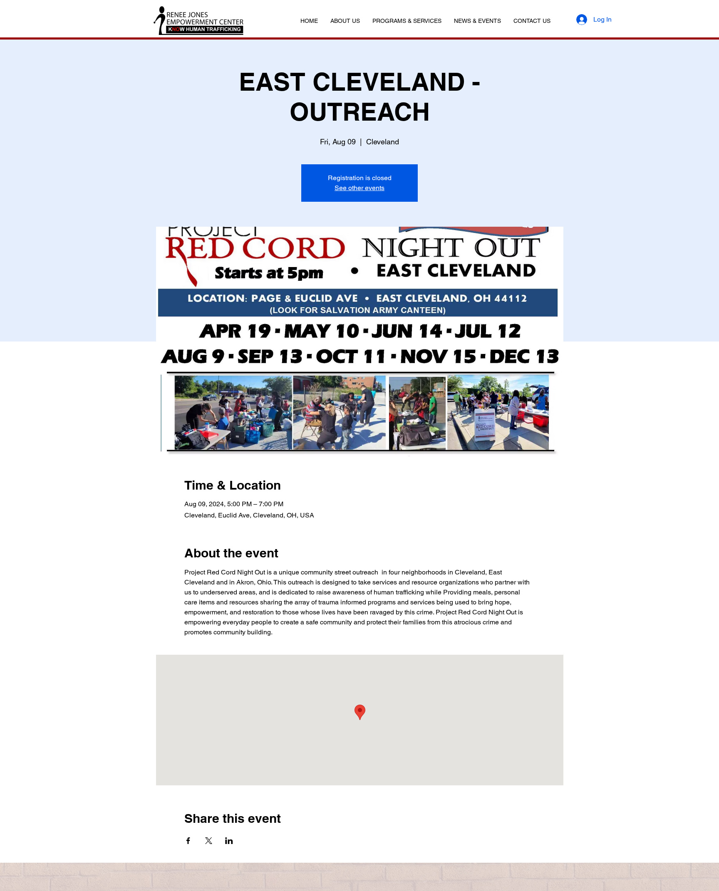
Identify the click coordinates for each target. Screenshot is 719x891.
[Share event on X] (209, 840)
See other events (359, 188)
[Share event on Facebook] (188, 840)
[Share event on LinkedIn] (229, 840)
